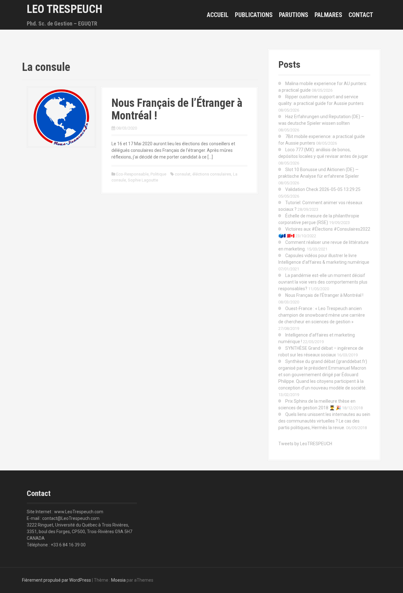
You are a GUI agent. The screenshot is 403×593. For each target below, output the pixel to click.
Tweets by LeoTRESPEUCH (305, 443)
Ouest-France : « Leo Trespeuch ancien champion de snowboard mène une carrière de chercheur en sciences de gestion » (321, 315)
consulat (182, 174)
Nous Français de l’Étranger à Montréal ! (176, 109)
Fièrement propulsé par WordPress (56, 580)
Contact (361, 15)
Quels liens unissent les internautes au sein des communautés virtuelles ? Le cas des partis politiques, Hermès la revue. (324, 421)
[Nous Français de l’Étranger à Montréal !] (61, 116)
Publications (254, 15)
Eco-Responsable (132, 174)
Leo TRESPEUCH (64, 9)
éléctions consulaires (211, 174)
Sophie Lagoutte (143, 180)
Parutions (293, 15)
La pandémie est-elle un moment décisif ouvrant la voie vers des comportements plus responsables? (322, 282)
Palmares (328, 15)
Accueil (218, 15)
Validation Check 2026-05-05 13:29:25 (322, 189)
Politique (158, 174)
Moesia (118, 580)
